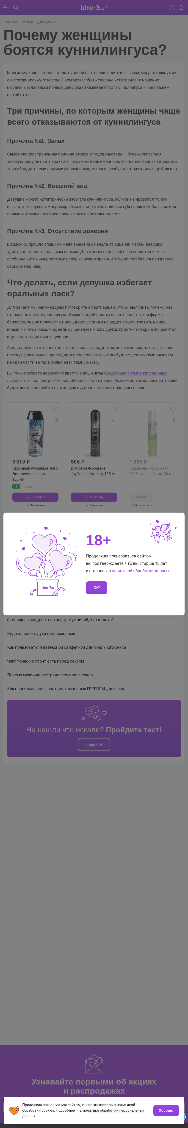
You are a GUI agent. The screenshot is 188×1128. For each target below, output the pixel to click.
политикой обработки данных (140, 570)
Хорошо (166, 1110)
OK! (96, 587)
